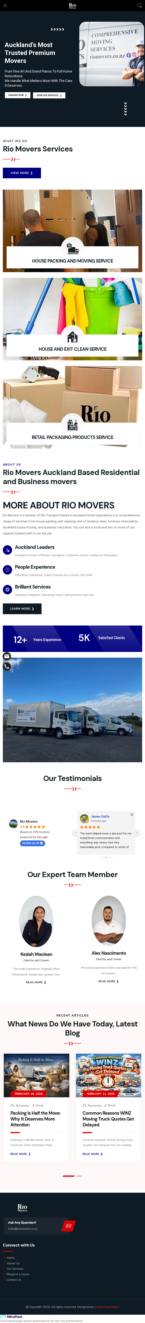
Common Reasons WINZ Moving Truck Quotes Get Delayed (108, 1119)
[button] (68, 1176)
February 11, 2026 (101, 1094)
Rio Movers (29, 821)
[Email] (7, 656)
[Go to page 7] (112, 857)
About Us (13, 1263)
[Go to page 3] (99, 857)
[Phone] (7, 666)
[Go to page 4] (103, 857)
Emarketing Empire (106, 1307)
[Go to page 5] (106, 857)
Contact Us (14, 1280)
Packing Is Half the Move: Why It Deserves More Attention (35, 1119)
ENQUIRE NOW (17, 95)
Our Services (15, 1269)
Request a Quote (18, 1274)
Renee (95, 816)
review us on (30, 843)
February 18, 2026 (28, 1094)
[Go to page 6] (109, 857)
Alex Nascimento (109, 953)
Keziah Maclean (36, 954)
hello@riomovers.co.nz (22, 1229)
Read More (34, 982)
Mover (39, 1105)
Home (11, 1258)
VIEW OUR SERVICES (49, 95)
